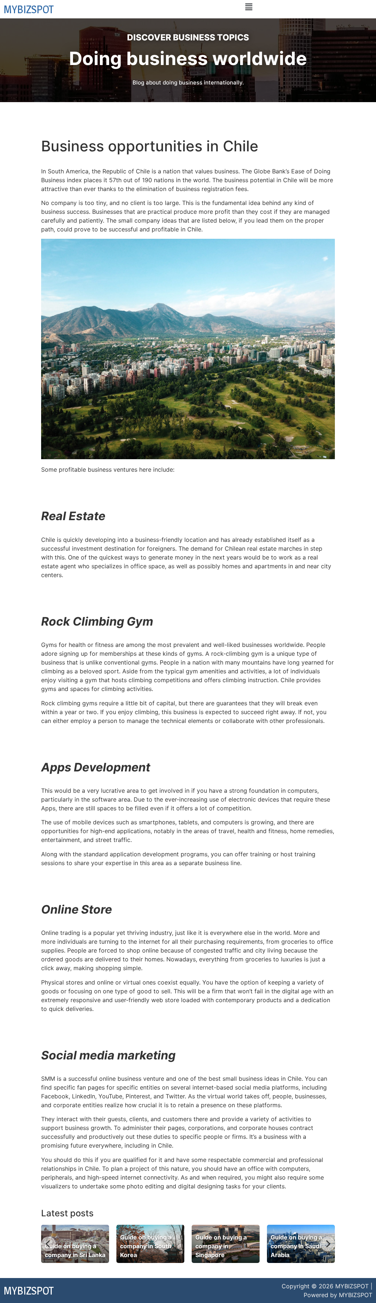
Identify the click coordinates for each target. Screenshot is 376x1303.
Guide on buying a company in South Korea (145, 1246)
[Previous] (48, 1244)
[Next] (327, 1244)
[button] (248, 7)
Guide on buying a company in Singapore (221, 1246)
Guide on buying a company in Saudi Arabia (296, 1246)
